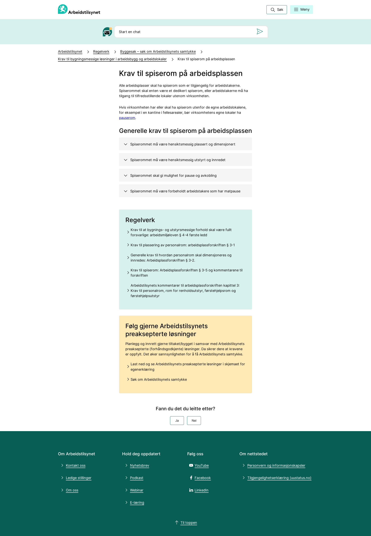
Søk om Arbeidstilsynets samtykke (159, 379)
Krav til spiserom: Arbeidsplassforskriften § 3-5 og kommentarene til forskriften (187, 272)
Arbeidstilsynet (70, 51)
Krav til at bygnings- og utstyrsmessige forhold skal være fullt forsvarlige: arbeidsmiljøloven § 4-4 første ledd (181, 232)
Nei (194, 420)
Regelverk (101, 51)
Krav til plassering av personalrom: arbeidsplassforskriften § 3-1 (183, 245)
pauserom (127, 118)
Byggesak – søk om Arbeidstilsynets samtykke (158, 51)
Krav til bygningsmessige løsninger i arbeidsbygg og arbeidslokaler (112, 59)
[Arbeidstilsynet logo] (79, 9)
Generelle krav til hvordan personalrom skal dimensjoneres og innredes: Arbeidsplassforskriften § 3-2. (181, 257)
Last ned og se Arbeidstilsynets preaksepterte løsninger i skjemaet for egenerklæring (188, 366)
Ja (177, 420)
